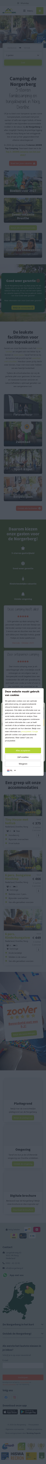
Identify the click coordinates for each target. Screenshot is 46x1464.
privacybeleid (26, 731)
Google (35, 731)
